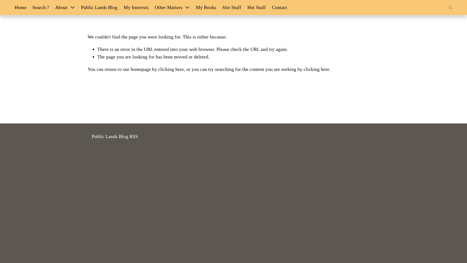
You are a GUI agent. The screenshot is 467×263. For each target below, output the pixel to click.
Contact (279, 7)
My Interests (136, 7)
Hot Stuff (256, 7)
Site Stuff (231, 7)
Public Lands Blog (99, 7)
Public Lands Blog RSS (115, 136)
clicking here (171, 69)
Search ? (40, 7)
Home (21, 7)
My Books (206, 7)
